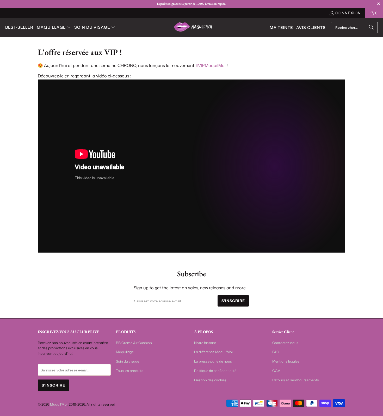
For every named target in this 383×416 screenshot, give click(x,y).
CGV (276, 370)
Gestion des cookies (210, 380)
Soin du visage (127, 361)
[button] (54, 27)
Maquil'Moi (58, 404)
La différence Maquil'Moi (213, 352)
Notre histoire (205, 342)
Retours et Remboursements (295, 380)
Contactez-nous (285, 342)
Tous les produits (129, 370)
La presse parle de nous (213, 361)
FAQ (275, 352)
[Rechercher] (371, 27)
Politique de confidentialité (215, 370)
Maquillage (125, 352)
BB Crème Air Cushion (134, 342)
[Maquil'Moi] (193, 27)
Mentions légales (285, 361)
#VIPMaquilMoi (210, 65)
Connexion (348, 12)
